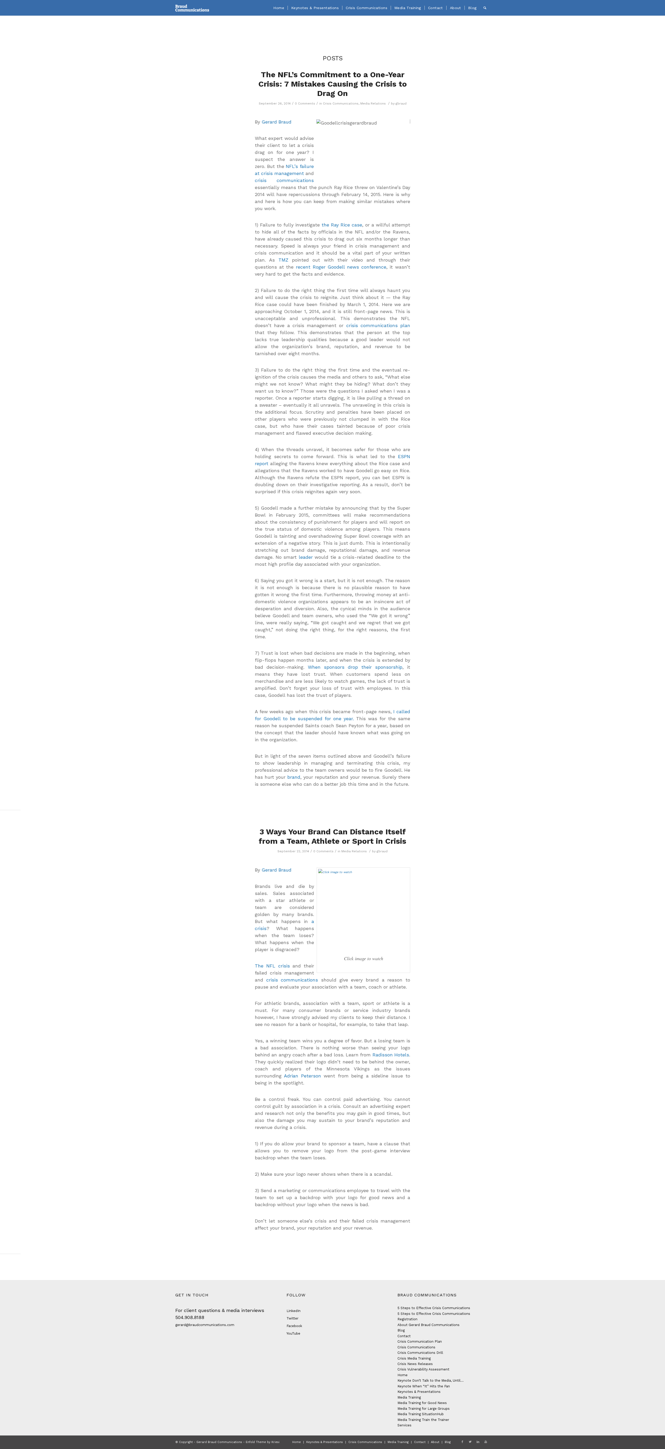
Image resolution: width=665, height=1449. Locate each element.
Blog (401, 1330)
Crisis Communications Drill (420, 1353)
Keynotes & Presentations (419, 1392)
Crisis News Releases (415, 1364)
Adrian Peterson (301, 1075)
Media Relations (373, 103)
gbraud (401, 103)
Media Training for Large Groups (423, 1409)
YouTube (293, 1333)
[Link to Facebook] (462, 1442)
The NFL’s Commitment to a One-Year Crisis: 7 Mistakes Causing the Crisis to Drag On (332, 84)
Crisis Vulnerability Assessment (423, 1369)
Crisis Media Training (414, 1358)
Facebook (294, 1326)
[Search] (485, 8)
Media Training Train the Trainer (423, 1420)
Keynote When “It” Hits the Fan (423, 1386)
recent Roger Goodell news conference (341, 267)
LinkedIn (294, 1311)
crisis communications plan (378, 325)
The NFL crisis (272, 966)
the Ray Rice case (342, 225)
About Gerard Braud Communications (428, 1325)
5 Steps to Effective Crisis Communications (433, 1308)
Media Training (409, 1397)
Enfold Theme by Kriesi (263, 1442)
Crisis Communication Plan (419, 1341)
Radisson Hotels (391, 1054)
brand (293, 777)
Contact (404, 1336)
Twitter (292, 1318)
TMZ (285, 260)
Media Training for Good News (422, 1403)
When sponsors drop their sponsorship (355, 667)
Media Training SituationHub (420, 1414)
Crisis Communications (340, 103)
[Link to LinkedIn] (478, 1442)
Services (404, 1425)
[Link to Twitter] (470, 1442)
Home (402, 1375)
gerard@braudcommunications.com (204, 1325)
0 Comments (305, 103)
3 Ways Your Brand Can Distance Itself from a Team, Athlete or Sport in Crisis (332, 836)
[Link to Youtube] (486, 1442)
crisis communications (284, 180)
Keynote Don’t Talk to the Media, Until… (430, 1380)
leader (306, 557)
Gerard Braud (276, 122)
